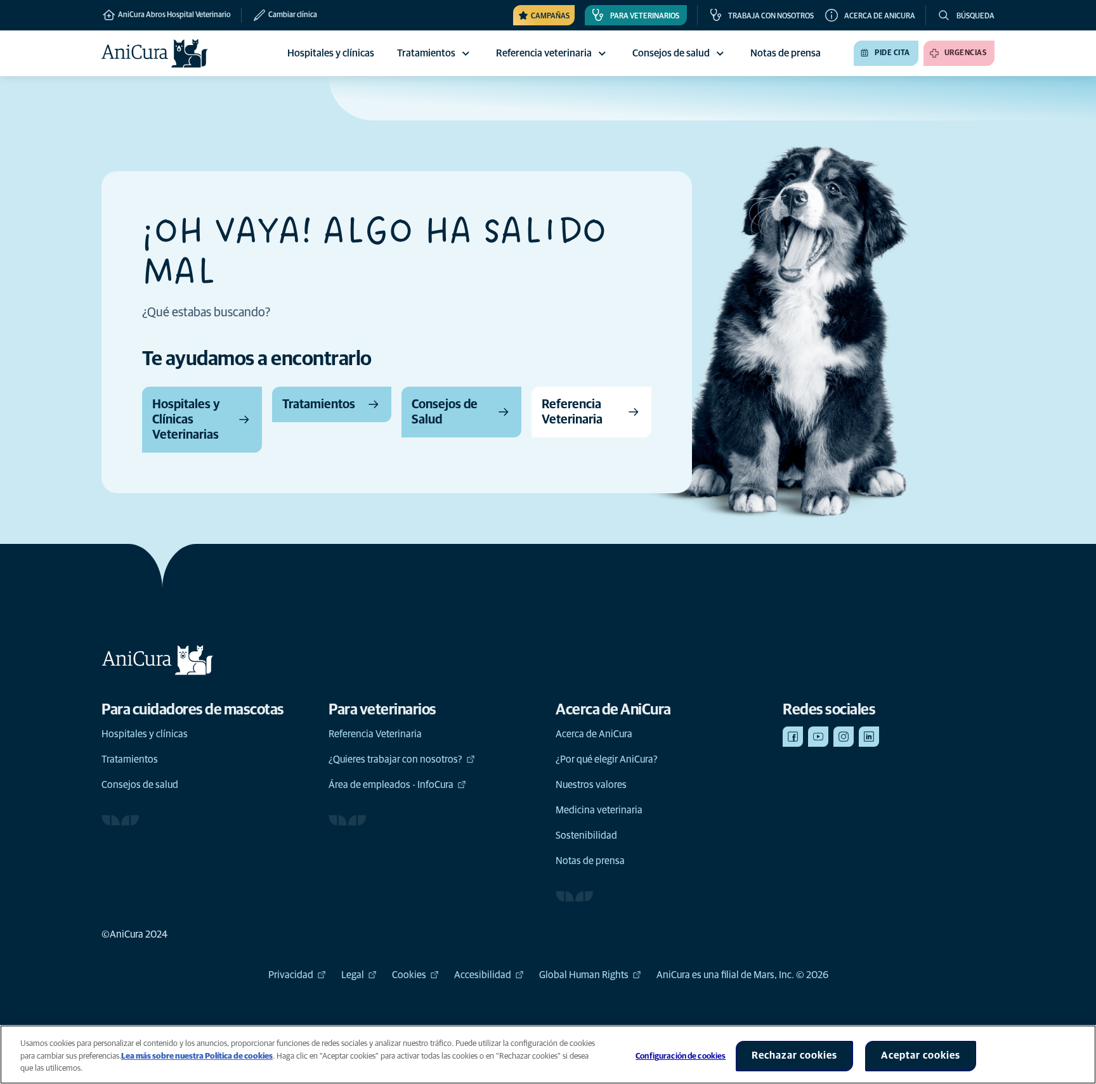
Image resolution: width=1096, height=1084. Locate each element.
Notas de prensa (590, 861)
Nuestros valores (591, 785)
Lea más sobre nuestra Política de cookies (197, 1056)
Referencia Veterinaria (375, 734)
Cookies (409, 975)
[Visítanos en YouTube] (818, 736)
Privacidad (290, 975)
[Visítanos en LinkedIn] (869, 736)
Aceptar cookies (920, 1055)
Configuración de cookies (681, 1056)
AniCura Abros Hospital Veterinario (174, 15)
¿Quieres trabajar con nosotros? (395, 759)
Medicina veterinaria (599, 810)
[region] (548, 1054)
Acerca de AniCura (594, 734)
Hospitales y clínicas (144, 734)
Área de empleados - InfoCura (391, 785)
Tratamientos (426, 53)
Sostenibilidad (586, 835)
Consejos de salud (671, 53)
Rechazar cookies (794, 1055)
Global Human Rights (584, 975)
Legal (352, 975)
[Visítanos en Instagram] (843, 736)
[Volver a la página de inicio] (154, 53)
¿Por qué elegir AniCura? (607, 759)
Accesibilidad (482, 975)
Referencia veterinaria (544, 53)
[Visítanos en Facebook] (793, 736)
